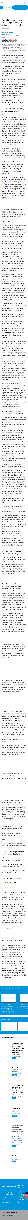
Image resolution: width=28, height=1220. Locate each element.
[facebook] (3, 40)
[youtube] (24, 1195)
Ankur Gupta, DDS (16, 1054)
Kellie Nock (15, 1071)
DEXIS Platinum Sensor (9, 882)
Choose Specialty (7, 7)
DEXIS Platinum (7, 186)
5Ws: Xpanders (16, 1156)
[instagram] (26, 1198)
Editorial (13, 1187)
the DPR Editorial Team (10, 30)
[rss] (26, 1195)
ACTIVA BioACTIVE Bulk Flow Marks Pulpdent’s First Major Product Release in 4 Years (17, 1088)
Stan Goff (14, 1094)
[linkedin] (8, 40)
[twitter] (5, 40)
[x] (26, 1193)
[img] (14, 2)
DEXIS (16, 58)
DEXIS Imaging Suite (18, 82)
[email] (13, 40)
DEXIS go (5, 86)
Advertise (9, 1187)
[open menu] (2, 3)
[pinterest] (10, 40)
